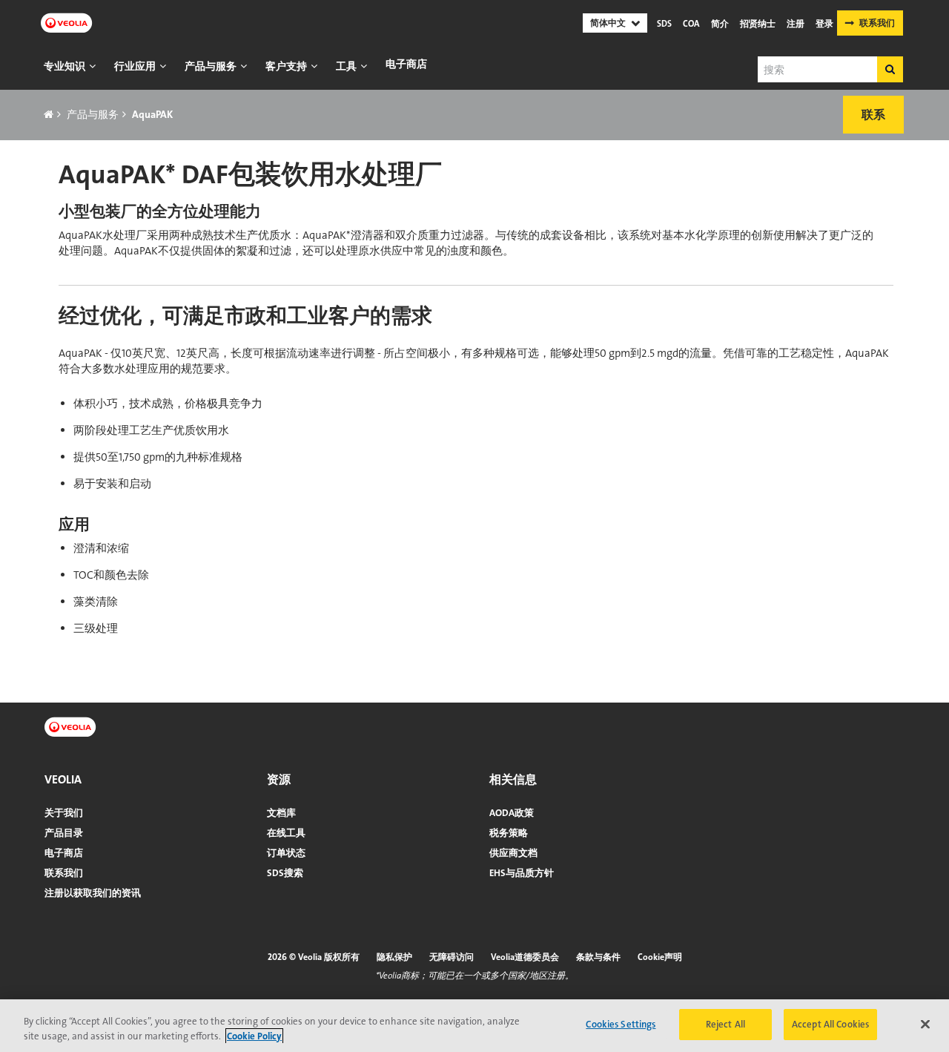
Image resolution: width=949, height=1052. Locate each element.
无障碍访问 (451, 957)
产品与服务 (211, 66)
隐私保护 (394, 957)
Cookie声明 (660, 957)
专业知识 (64, 66)
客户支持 (286, 66)
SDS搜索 (285, 873)
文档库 (281, 812)
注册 (795, 23)
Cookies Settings (620, 1024)
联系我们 (877, 23)
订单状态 (286, 852)
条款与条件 (598, 957)
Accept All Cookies (830, 1024)
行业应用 (135, 66)
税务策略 (508, 832)
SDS (664, 23)
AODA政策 (511, 812)
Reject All (725, 1024)
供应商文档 (513, 852)
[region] (474, 1025)
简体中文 (608, 23)
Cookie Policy (254, 1036)
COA (691, 23)
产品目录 (63, 832)
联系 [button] (873, 114)
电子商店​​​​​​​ (406, 63)
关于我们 (63, 812)
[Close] (925, 1023)
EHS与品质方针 (521, 873)
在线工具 (286, 832)
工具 (346, 66)
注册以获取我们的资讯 (92, 893)
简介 (720, 23)
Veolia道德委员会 (525, 957)
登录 (824, 23)
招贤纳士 (758, 23)
